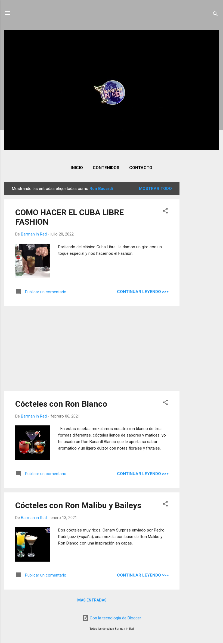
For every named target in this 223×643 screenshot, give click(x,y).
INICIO (77, 167)
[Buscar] (215, 15)
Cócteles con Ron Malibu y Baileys (78, 505)
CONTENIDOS (106, 167)
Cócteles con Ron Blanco (61, 404)
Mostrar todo (155, 188)
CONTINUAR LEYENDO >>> (143, 291)
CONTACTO (140, 167)
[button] (165, 212)
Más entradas (92, 600)
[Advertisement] (201, 263)
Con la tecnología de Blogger (115, 618)
